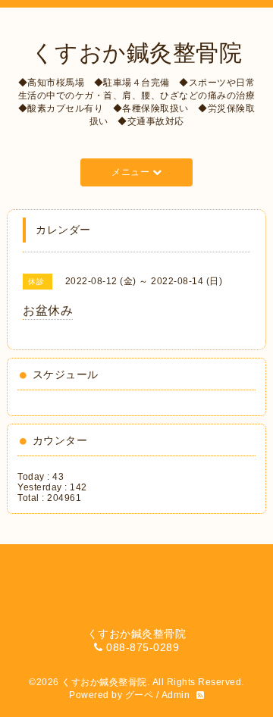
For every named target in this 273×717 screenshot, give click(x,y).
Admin (176, 695)
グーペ (139, 695)
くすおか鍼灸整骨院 (137, 52)
